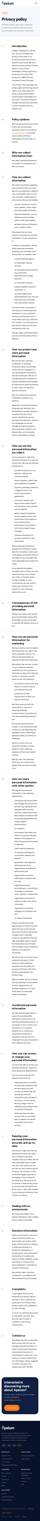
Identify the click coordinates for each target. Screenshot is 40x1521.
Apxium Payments (7, 1459)
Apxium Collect (6, 1455)
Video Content (26, 1478)
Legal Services (25, 1459)
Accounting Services (27, 1455)
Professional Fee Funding (9, 1465)
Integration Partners (8, 1497)
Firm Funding (6, 1462)
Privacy (4, 1516)
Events (4, 1482)
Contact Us (5, 1479)
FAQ (22, 1484)
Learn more (11, 1408)
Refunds (17, 1516)
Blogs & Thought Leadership (26, 1474)
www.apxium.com (18, 133)
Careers (4, 1476)
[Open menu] (36, 3)
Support (24, 1516)
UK (9, 1445)
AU (4, 1445)
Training (23, 1481)
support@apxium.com (12, 1400)
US (19, 1445)
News (3, 1485)
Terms (10, 1516)
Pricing (4, 1494)
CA (14, 1445)
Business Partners (7, 1500)
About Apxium (6, 1473)
